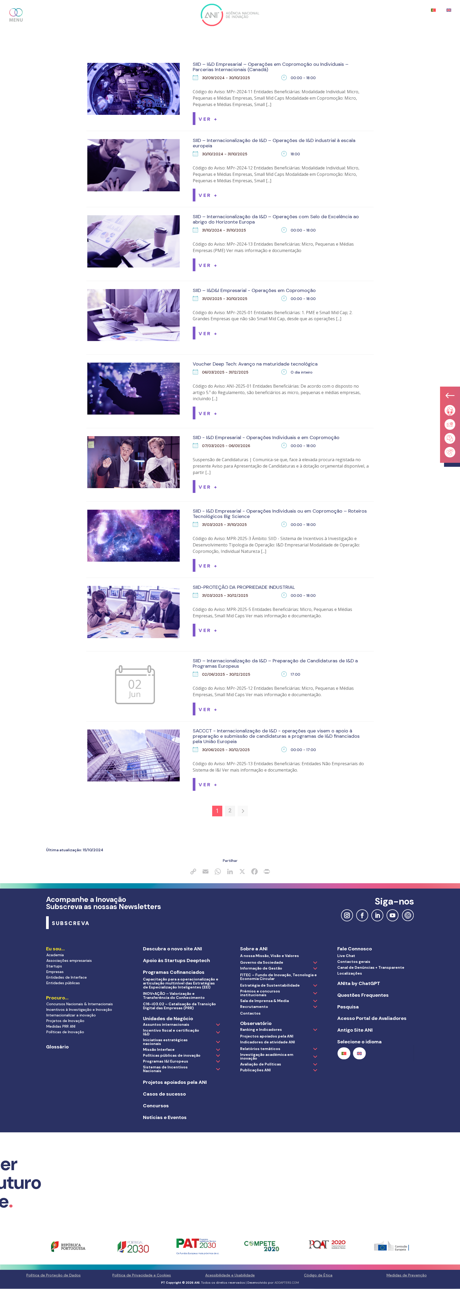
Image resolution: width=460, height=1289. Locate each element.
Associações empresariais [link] (69, 960)
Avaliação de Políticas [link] (260, 1064)
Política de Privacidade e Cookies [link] (141, 1275)
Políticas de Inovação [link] (65, 1031)
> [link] (243, 811)
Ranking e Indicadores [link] (261, 1029)
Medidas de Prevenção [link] (407, 1275)
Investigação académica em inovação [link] (266, 1056)
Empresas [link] (55, 971)
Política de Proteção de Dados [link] (53, 1275)
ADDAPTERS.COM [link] (286, 1282)
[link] (208, 118)
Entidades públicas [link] (63, 982)
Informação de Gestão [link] (261, 968)
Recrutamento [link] (254, 1006)
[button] (16, 15)
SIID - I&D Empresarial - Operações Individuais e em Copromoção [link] (266, 437)
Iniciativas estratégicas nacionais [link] (165, 1041)
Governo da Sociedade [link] (261, 962)
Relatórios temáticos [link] (260, 1048)
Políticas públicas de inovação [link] (171, 1055)
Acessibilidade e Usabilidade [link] (230, 1275)
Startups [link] (54, 966)
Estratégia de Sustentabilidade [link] (270, 985)
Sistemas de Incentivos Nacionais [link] (165, 1069)
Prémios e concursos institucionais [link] (260, 993)
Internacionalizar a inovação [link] (71, 1015)
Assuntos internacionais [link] (166, 1024)
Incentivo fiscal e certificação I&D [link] (171, 1032)
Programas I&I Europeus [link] (165, 1061)
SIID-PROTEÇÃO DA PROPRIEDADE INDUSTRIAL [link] (244, 587)
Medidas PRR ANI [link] (60, 1026)
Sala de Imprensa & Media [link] (264, 1000)
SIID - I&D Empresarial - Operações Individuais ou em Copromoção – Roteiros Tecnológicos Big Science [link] (280, 514)
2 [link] (230, 810)
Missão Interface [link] (159, 1049)
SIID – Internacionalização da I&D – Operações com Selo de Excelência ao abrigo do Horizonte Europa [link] (276, 219)
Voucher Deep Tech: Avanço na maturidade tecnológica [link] (255, 364)
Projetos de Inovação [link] (65, 1020)
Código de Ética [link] (318, 1275)
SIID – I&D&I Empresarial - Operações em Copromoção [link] (254, 290)
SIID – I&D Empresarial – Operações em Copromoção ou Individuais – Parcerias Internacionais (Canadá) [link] (270, 67)
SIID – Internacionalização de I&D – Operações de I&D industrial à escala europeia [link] (274, 143)
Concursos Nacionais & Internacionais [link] (79, 1004)
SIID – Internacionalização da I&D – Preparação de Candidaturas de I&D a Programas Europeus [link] (275, 663)
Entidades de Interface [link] (66, 977)
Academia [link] (55, 954)
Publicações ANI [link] (255, 1070)
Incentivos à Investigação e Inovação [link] (79, 1009)
